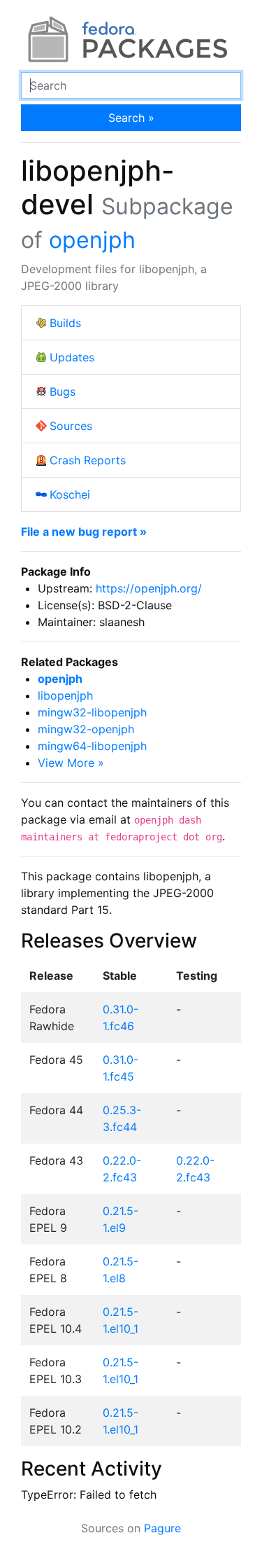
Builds (65, 323)
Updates (72, 357)
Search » (131, 118)
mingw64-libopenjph (92, 746)
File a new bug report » (84, 532)
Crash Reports (88, 460)
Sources (71, 426)
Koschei (70, 494)
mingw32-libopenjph (92, 712)
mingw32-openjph (86, 729)
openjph (92, 240)
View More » (71, 763)
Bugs (62, 391)
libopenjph (65, 695)
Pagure (162, 1528)
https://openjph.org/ (149, 588)
